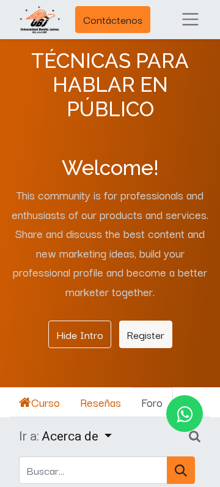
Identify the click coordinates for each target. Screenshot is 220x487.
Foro (152, 402)
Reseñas (100, 402)
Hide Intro (79, 334)
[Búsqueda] (181, 470)
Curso (45, 402)
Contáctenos (112, 19)
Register (145, 334)
